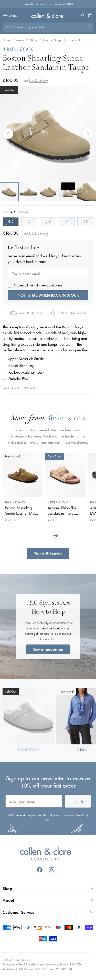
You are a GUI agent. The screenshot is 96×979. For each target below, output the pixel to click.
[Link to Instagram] (51, 869)
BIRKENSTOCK (18, 49)
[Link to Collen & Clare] (45, 854)
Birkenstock (66, 418)
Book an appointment (48, 649)
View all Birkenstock (48, 553)
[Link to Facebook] (39, 869)
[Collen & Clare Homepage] (48, 15)
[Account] (82, 15)
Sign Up (77, 801)
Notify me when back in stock (48, 295)
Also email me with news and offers (37, 285)
